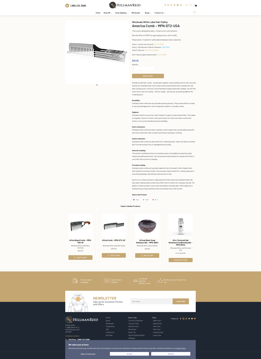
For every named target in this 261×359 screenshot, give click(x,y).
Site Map (109, 335)
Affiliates (131, 338)
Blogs (147, 13)
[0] (194, 5)
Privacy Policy (180, 348)
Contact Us (159, 13)
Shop (154, 318)
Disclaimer (132, 329)
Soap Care (157, 335)
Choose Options (180, 260)
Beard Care (157, 323)
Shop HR (107, 13)
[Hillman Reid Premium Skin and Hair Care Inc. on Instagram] (183, 319)
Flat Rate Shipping (152, 50)
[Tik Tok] (186, 319)
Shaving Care (158, 332)
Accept (129, 354)
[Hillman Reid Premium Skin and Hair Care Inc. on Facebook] (180, 319)
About (108, 320)
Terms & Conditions (135, 320)
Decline (171, 354)
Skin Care (156, 329)
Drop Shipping (120, 13)
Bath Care (157, 320)
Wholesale (136, 13)
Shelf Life (132, 332)
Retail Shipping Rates (136, 335)
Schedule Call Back (72, 336)
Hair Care (156, 326)
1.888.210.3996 (83, 339)
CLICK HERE (159, 44)
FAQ (107, 329)
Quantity (135, 64)
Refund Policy (133, 326)
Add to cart (82, 257)
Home (98, 13)
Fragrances (110, 326)
